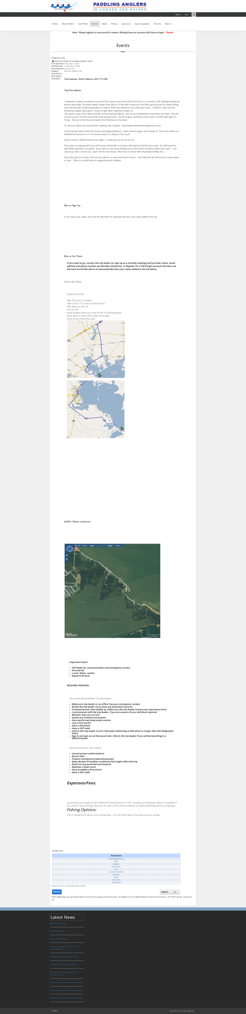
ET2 (116, 869)
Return (56, 891)
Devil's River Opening (57, 923)
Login (186, 14)
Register (178, 14)
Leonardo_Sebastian (116, 872)
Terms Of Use (175, 1011)
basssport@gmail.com (116, 859)
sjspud (116, 877)
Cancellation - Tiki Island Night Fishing (63, 964)
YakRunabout (116, 882)
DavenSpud (116, 867)
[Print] (175, 891)
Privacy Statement (187, 1011)
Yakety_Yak (116, 880)
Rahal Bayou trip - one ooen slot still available (66, 982)
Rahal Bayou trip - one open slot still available (66, 998)
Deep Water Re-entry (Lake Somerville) (64, 957)
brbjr (116, 861)
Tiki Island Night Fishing (58, 939)
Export (164, 891)
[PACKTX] (97, 6)
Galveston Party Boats (58, 931)
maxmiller (116, 875)
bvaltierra (116, 864)
